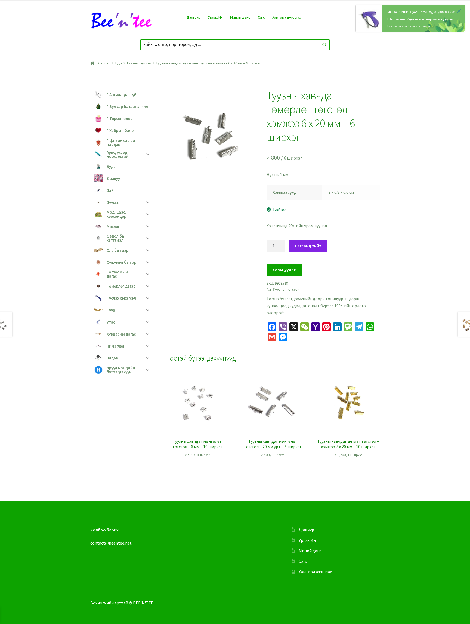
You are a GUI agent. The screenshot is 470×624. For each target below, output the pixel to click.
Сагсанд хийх (308, 245)
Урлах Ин (215, 17)
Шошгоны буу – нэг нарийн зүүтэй (420, 18)
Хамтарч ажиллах (286, 17)
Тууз (118, 63)
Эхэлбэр (104, 63)
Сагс (261, 17)
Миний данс (240, 17)
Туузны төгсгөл (139, 63)
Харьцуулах (284, 269)
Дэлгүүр (193, 17)
